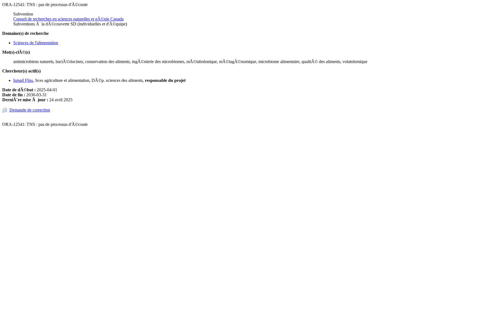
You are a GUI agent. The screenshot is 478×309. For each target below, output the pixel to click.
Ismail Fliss (23, 80)
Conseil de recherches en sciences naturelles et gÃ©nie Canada (68, 19)
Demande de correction (29, 110)
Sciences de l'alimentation (35, 42)
